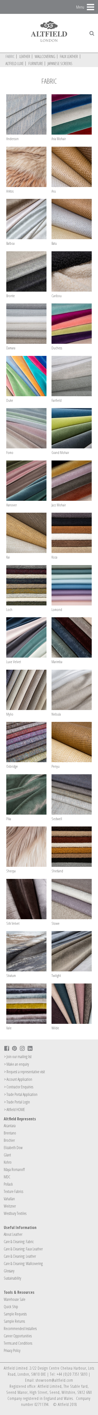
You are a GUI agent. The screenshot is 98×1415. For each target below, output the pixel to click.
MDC (7, 1177)
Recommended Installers (20, 1328)
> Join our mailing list (18, 1056)
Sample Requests (15, 1314)
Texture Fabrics (13, 1191)
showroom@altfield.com (54, 1380)
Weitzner (10, 1206)
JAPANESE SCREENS (59, 63)
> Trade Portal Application (20, 1094)
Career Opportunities (18, 1336)
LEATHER (24, 56)
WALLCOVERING (45, 56)
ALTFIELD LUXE (15, 63)
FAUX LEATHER (69, 56)
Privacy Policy (12, 1350)
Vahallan (9, 1199)
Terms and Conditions (18, 1343)
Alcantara (10, 1125)
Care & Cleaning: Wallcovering (23, 1263)
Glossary (9, 1271)
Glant (7, 1155)
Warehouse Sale (14, 1299)
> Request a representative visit (24, 1071)
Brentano (10, 1133)
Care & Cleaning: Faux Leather (23, 1249)
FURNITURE (35, 63)
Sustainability (12, 1278)
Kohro (8, 1162)
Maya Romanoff (14, 1169)
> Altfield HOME (14, 1109)
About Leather (13, 1234)
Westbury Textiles (15, 1213)
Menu (80, 7)
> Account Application (18, 1079)
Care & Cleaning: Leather (20, 1256)
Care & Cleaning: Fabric (19, 1241)
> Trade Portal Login (17, 1102)
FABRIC (10, 56)
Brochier (9, 1140)
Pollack (8, 1184)
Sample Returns (14, 1321)
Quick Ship (11, 1306)
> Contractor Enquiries (18, 1087)
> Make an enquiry (16, 1064)
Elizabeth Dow (13, 1147)
